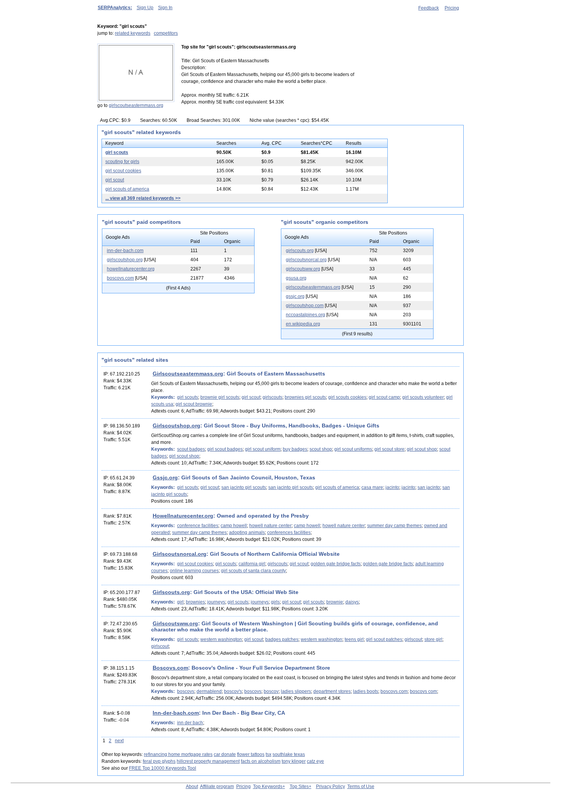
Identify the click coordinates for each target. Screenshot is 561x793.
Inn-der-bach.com (176, 713)
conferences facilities (289, 532)
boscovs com (423, 691)
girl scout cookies (123, 170)
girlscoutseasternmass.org (136, 105)
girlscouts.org (300, 250)
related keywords (132, 33)
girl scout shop (422, 449)
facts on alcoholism (260, 761)
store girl (433, 639)
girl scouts (116, 152)
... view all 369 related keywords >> (143, 198)
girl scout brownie (194, 404)
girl (180, 602)
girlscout (413, 639)
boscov (271, 691)
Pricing (452, 8)
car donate (225, 754)
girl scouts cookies (347, 397)
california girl (252, 563)
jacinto (392, 487)
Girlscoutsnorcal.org (179, 554)
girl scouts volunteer (423, 397)
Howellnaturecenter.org (183, 516)
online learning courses (194, 570)
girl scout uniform (262, 449)
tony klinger (294, 761)
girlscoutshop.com (305, 305)
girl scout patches (384, 639)
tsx (268, 754)
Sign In (165, 7)
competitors (166, 33)
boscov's (233, 691)
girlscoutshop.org (125, 259)
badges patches (281, 639)
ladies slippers (296, 691)
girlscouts (272, 397)
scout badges (191, 449)
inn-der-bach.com (125, 250)
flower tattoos (250, 754)
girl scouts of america (127, 189)
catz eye (315, 761)
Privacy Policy (330, 786)
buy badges (295, 449)
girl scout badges (225, 449)
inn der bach (190, 722)
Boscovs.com (170, 668)
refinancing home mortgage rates (178, 754)
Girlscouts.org (171, 592)
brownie (334, 602)
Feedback (428, 8)
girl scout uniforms (353, 449)
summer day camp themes (394, 525)
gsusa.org (296, 278)
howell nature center (270, 525)
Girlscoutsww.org (175, 623)
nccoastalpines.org (305, 314)
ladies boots (365, 691)
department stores (332, 691)
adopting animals (247, 532)
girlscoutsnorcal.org (306, 259)
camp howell (234, 525)
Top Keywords (267, 786)
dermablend (209, 691)
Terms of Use (360, 786)
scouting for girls (122, 161)
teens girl (354, 639)
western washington (221, 639)
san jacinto (429, 487)
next (119, 740)
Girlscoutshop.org (176, 425)
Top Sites (299, 786)
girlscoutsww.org (303, 269)
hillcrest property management (208, 761)
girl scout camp (384, 397)
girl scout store (389, 449)
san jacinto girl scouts (243, 487)
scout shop (321, 449)
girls (275, 602)
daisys (352, 602)
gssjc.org (295, 296)
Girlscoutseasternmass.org (188, 374)
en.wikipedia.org (303, 324)
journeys (216, 602)
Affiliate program (217, 786)
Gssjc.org (165, 477)
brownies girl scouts (305, 397)
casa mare (372, 487)
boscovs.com (120, 278)
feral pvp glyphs (159, 761)
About (192, 786)
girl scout (114, 180)
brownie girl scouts (219, 397)
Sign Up (145, 7)
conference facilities (197, 525)
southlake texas (288, 754)
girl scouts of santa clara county (253, 570)
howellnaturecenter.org (131, 269)
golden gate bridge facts (336, 563)
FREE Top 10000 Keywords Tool (162, 768)
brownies (195, 602)
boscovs (185, 691)
